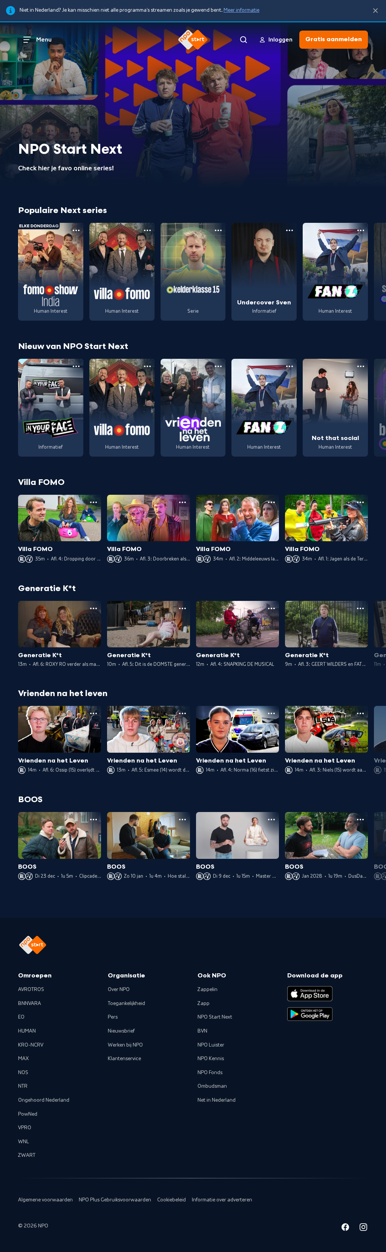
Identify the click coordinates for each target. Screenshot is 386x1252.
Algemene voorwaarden (45, 1200)
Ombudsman (212, 1086)
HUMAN (27, 1031)
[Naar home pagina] (193, 39)
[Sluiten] (375, 10)
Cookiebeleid (171, 1200)
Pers (113, 1017)
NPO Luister (211, 1045)
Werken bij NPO (125, 1045)
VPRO (24, 1127)
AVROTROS (31, 989)
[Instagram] (363, 1228)
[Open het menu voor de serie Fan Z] (361, 230)
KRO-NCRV (30, 1045)
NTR (23, 1086)
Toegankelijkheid (126, 1003)
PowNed (27, 1114)
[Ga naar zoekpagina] (243, 40)
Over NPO (119, 989)
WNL (23, 1141)
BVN (202, 1031)
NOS (23, 1072)
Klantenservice (124, 1058)
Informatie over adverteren (222, 1200)
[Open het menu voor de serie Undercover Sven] (289, 230)
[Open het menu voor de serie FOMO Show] (76, 230)
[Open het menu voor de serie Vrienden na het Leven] (218, 366)
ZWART (26, 1155)
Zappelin (208, 989)
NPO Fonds (210, 1072)
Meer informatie (241, 10)
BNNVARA (29, 1003)
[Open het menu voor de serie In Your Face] (76, 366)
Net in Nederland (217, 1100)
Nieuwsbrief (121, 1031)
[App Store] (309, 993)
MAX (23, 1058)
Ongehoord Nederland (43, 1100)
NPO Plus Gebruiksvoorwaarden (115, 1200)
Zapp (204, 1003)
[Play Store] (309, 1014)
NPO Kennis (211, 1058)
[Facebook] (345, 1228)
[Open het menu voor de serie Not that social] (361, 366)
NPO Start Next (215, 1017)
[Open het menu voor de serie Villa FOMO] (147, 230)
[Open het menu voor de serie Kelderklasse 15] (218, 230)
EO (21, 1017)
